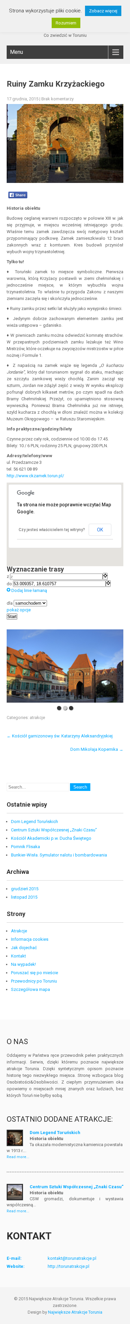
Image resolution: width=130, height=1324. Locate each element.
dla (10, 603)
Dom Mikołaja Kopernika (96, 749)
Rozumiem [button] (66, 22)
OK (100, 529)
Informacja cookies (29, 939)
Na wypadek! (23, 964)
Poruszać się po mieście (34, 972)
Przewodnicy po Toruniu (34, 981)
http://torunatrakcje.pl (68, 1266)
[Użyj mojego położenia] (105, 576)
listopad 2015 (24, 897)
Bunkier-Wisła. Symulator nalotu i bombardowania (59, 854)
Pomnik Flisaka (25, 846)
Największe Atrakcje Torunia (75, 1312)
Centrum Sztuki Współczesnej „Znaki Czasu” (54, 829)
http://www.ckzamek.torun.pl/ (35, 475)
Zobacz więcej (103, 10)
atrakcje (37, 717)
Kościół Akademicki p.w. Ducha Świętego (51, 838)
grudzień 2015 (24, 888)
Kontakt (18, 955)
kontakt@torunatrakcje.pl (72, 1258)
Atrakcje (19, 930)
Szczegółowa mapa (30, 989)
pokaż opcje (19, 609)
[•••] (65, 666)
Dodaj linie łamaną (28, 590)
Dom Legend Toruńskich (34, 821)
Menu (16, 52)
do (10, 583)
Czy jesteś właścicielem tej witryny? (52, 529)
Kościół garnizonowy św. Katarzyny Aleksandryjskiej (60, 735)
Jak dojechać (24, 947)
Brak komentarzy (57, 98)
